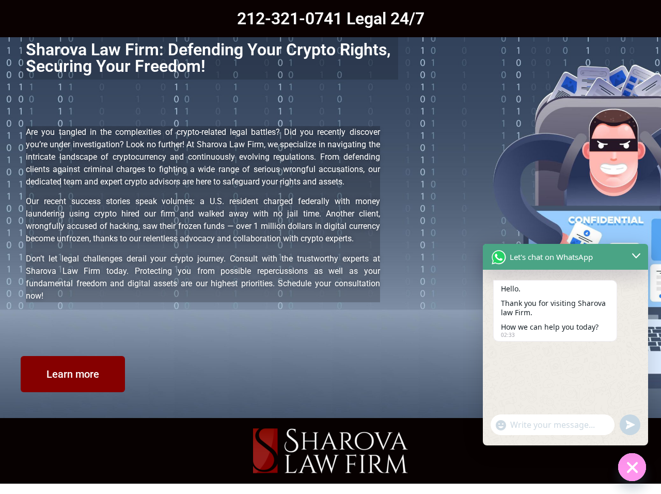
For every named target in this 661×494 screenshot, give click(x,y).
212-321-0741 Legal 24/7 (330, 18)
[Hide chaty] (632, 467)
